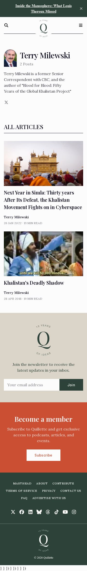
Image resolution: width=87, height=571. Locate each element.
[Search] (6, 25)
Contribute (63, 483)
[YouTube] (65, 512)
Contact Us (70, 490)
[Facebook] (22, 512)
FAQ (24, 498)
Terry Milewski (16, 217)
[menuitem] (22, 483)
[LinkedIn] (30, 512)
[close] (81, 8)
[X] (6, 102)
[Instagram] (74, 512)
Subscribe (43, 455)
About (42, 483)
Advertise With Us (49, 498)
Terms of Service (21, 490)
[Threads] (48, 512)
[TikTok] (56, 512)
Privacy (49, 490)
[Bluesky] (39, 512)
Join (71, 385)
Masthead (22, 483)
